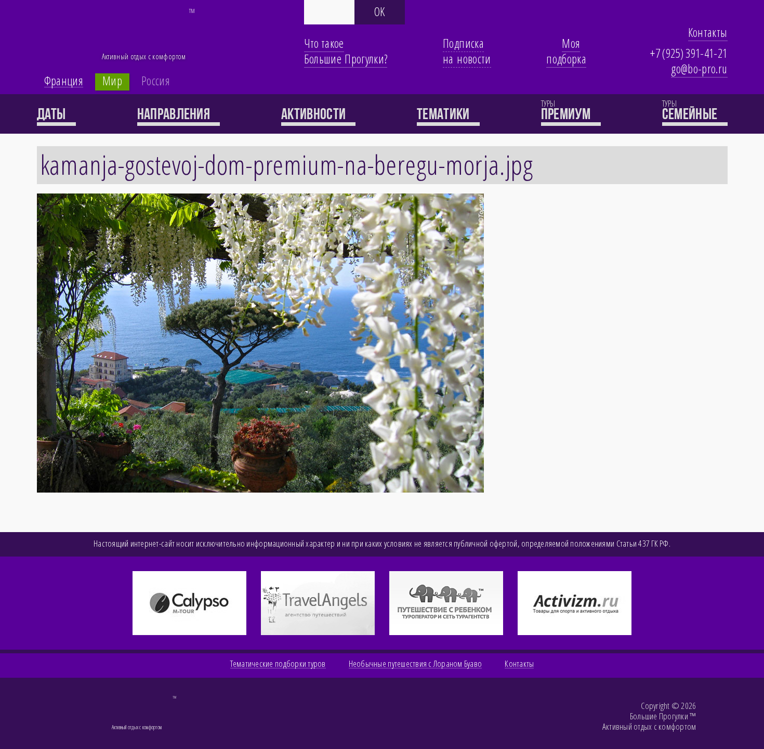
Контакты (708, 32)
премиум (567, 113)
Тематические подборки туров (278, 663)
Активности (314, 113)
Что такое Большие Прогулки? (346, 51)
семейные (691, 113)
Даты (53, 113)
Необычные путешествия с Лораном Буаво (415, 663)
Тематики (444, 113)
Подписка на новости (467, 51)
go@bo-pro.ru (699, 68)
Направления (175, 113)
